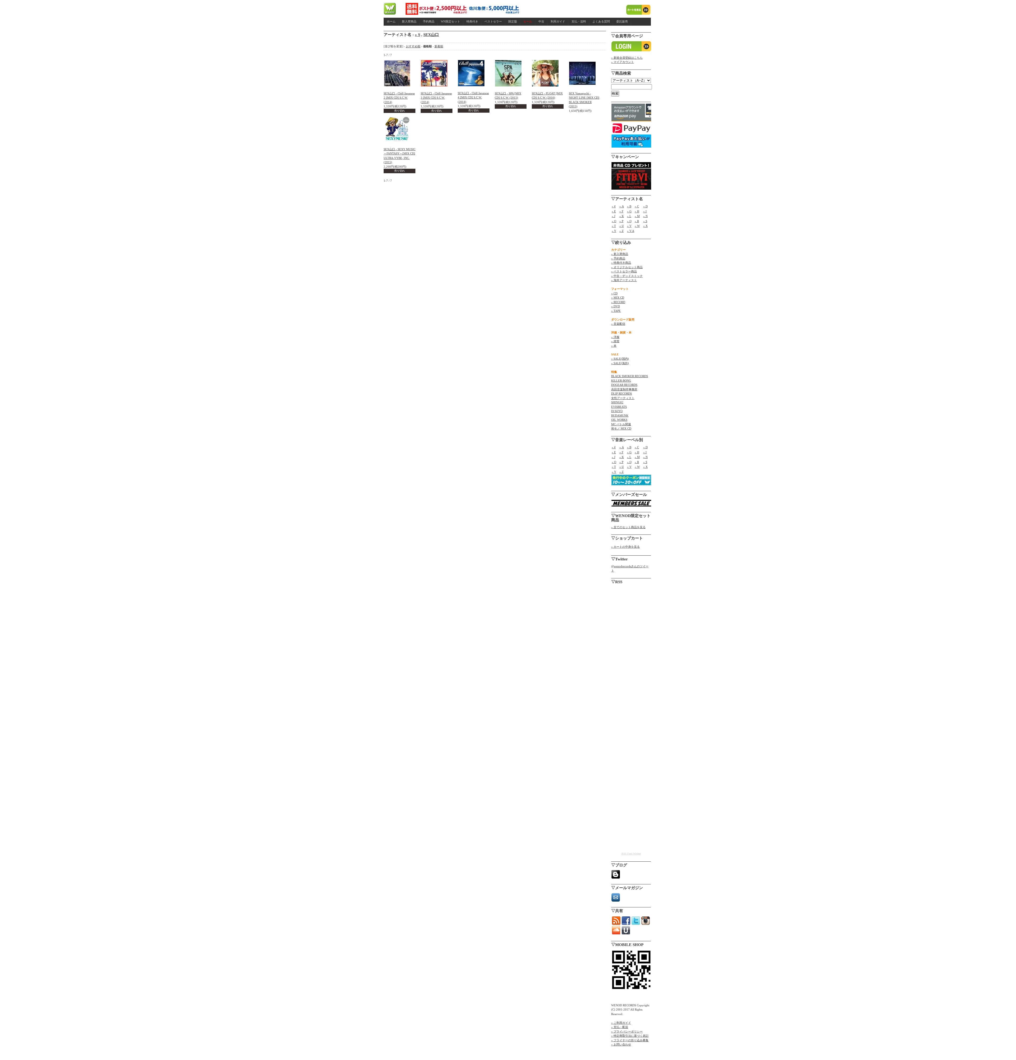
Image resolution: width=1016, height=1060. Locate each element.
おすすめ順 (413, 46)
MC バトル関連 (621, 424)
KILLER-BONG (621, 380)
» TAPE (616, 310)
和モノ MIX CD (621, 428)
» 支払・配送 (619, 1027)
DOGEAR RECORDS (624, 384)
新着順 (438, 46)
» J (613, 216)
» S (417, 35)
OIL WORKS (619, 419)
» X (645, 225)
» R (637, 221)
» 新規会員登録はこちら (627, 57)
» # (614, 206)
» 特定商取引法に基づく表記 (629, 1035)
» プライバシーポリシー (627, 1031)
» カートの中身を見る (625, 546)
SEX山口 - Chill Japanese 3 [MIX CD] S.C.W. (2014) (436, 98)
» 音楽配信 (618, 323)
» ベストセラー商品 (624, 271)
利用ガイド (558, 21)
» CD (614, 293)
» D (645, 206)
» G (629, 211)
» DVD (615, 306)
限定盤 (512, 21)
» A (621, 206)
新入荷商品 (409, 21)
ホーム (391, 21)
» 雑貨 (615, 341)
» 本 (613, 345)
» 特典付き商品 (621, 262)
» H (637, 211)
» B (629, 206)
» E (614, 211)
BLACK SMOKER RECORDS (629, 376)
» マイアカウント (622, 61)
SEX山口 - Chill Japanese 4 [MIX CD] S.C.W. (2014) (473, 97)
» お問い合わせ (621, 1044)
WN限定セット (450, 21)
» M (637, 216)
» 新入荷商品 (619, 253)
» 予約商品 (618, 258)
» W (637, 225)
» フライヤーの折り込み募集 (629, 1040)
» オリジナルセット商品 (627, 267)
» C (637, 206)
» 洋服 (615, 337)
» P (621, 221)
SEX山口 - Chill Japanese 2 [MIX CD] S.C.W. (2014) (399, 98)
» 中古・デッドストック (627, 275)
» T (614, 225)
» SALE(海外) (620, 363)
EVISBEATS (619, 406)
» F (621, 211)
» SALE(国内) (620, 358)
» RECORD (618, 302)
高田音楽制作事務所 (624, 389)
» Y (614, 230)
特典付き (472, 21)
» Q (629, 221)
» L (629, 216)
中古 (541, 21)
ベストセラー (493, 21)
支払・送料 (579, 21)
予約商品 (428, 21)
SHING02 (617, 402)
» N (645, 216)
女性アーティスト (622, 398)
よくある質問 (601, 21)
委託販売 (622, 21)
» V (629, 225)
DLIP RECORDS (621, 393)
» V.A (630, 230)
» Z (621, 230)
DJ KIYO (617, 411)
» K (621, 216)
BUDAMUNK (619, 415)
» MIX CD (617, 297)
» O (614, 221)
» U (621, 225)
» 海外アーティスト (624, 280)
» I (645, 211)
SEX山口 (431, 35)
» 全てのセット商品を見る (628, 527)
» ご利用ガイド (621, 1022)
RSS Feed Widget (631, 853)
